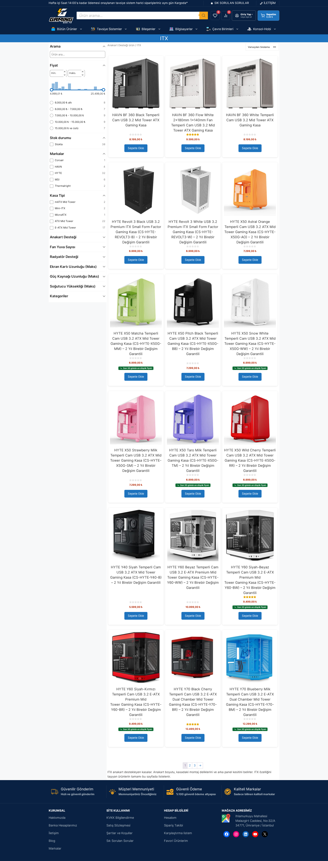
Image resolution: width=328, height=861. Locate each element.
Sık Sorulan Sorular (120, 841)
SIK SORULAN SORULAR (231, 3)
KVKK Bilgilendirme (120, 817)
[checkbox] (77, 144)
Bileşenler (148, 29)
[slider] (51, 90)
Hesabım (170, 817)
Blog (52, 841)
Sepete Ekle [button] (136, 148)
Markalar (55, 848)
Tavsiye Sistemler (109, 29)
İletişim (54, 833)
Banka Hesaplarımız (63, 825)
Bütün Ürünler (67, 29)
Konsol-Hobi (262, 29)
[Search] (203, 15)
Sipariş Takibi (173, 825)
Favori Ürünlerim (176, 841)
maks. (72, 73)
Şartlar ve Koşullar (119, 833)
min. (53, 73)
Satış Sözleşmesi (118, 825)
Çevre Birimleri (222, 29)
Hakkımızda (57, 817)
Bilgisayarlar (184, 29)
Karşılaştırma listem (178, 833)
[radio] (77, 103)
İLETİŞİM (270, 3)
